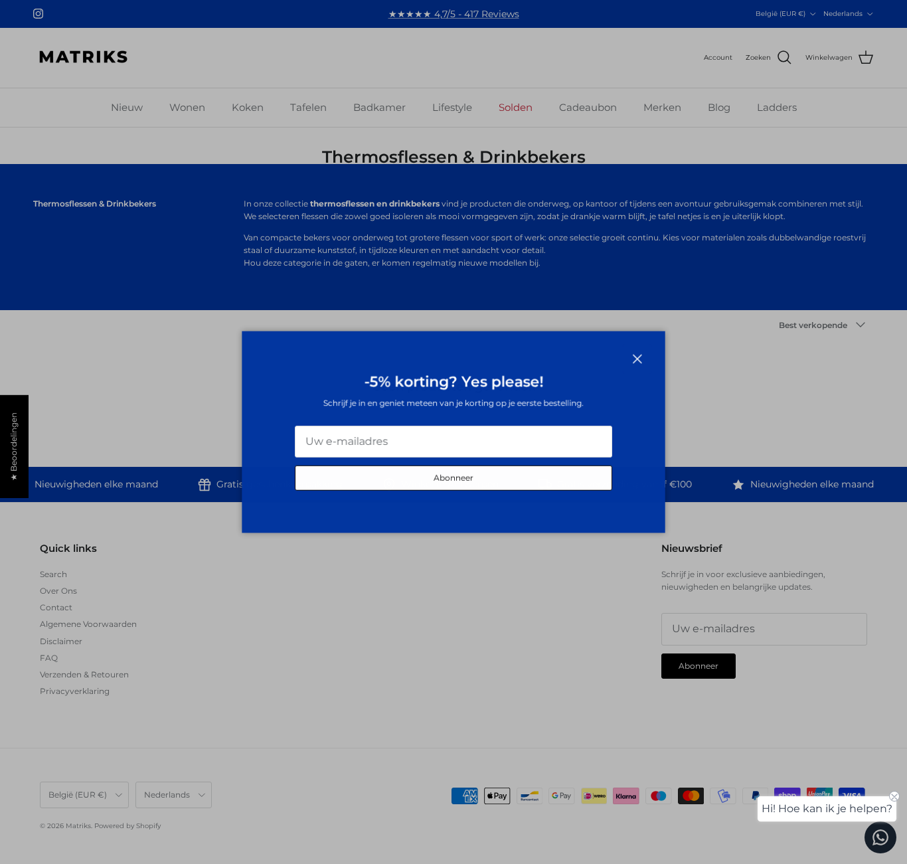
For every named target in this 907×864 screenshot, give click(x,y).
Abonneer (453, 478)
